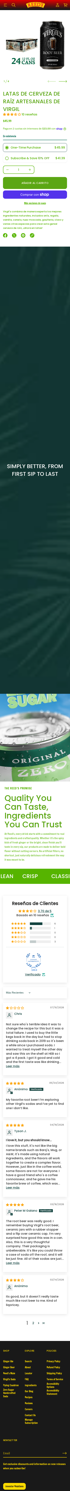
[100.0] (33, 960)
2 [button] (33, 1323)
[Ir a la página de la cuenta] (57, 5)
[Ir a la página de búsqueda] (14, 5)
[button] (14, 5)
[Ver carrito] (66, 5)
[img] (15, 1008)
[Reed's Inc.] (35, 5)
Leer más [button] (13, 1066)
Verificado (33, 975)
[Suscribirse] (64, 1453)
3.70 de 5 (45, 911)
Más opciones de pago (35, 203)
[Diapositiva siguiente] (63, 81)
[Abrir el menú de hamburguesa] (5, 5)
